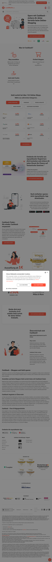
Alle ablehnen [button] (24, 285)
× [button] (47, 272)
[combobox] (45, 272)
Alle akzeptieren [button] (38, 285)
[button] (11, 288)
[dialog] (26, 281)
